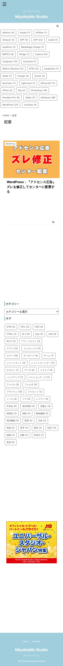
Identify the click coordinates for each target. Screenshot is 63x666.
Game (7, 76)
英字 (24, 427)
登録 (11, 427)
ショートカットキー (42, 362)
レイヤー (42, 399)
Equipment (51, 68)
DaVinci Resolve (13, 68)
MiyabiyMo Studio (31, 16)
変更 (29, 420)
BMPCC (8, 54)
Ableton (8, 32)
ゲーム (49, 355)
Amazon (8, 39)
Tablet (30, 97)
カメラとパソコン (32, 655)
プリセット (35, 391)
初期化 (12, 413)
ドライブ (46, 370)
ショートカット (16, 362)
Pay (21, 90)
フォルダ (31, 384)
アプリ (12, 348)
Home (25, 641)
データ (29, 370)
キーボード (30, 355)
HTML (11, 334)
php (39, 334)
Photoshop (39, 90)
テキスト (13, 370)
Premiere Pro (11, 97)
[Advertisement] (31, 265)
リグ (26, 399)
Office (7, 90)
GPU (25, 326)
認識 (11, 435)
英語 (38, 427)
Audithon (9, 47)
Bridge (24, 54)
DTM (34, 68)
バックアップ (15, 377)
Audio (53, 39)
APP (24, 39)
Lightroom (28, 83)
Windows (48, 97)
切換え (45, 406)
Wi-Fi (11, 341)
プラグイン (14, 391)
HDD (39, 326)
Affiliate (41, 32)
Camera (41, 54)
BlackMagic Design (32, 47)
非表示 (39, 435)
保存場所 (28, 406)
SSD (52, 334)
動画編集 (42, 413)
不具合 (12, 406)
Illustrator (9, 83)
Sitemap (36, 641)
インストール (32, 348)
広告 (42, 420)
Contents (29, 61)
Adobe (25, 32)
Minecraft (48, 83)
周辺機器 (13, 420)
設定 (51, 427)
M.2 (26, 334)
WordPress (10, 104)
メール (12, 399)
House (39, 76)
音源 (11, 442)
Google (23, 76)
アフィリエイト (30, 341)
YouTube (30, 104)
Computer (9, 61)
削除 (26, 413)
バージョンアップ (39, 377)
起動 (24, 435)
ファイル (13, 384)
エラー (12, 355)
